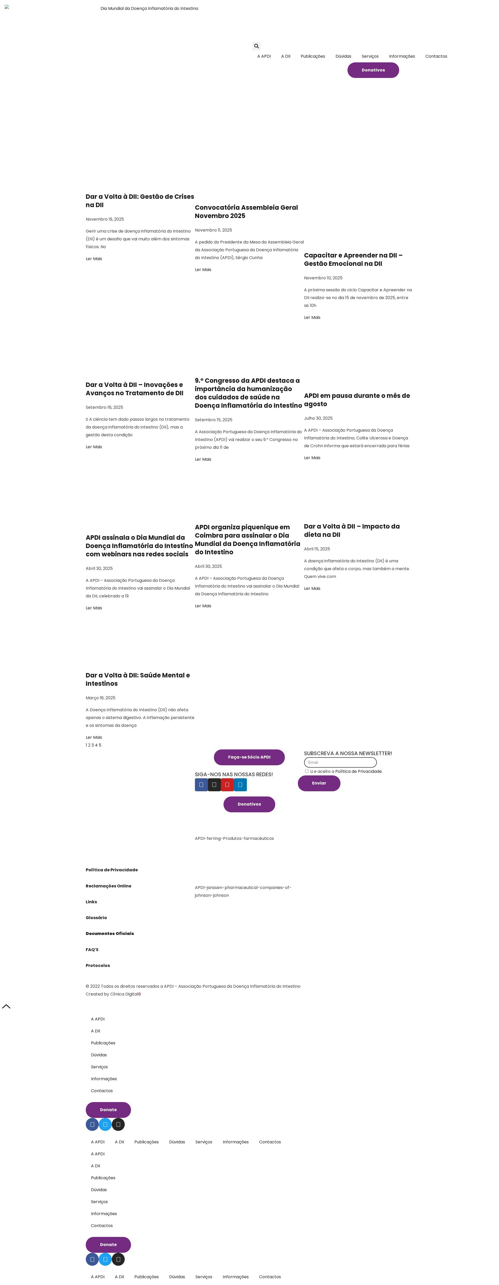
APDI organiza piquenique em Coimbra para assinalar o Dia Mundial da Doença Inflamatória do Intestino (247, 539)
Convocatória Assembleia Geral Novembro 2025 (246, 211)
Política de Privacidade (112, 870)
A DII (285, 56)
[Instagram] (214, 784)
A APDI (264, 56)
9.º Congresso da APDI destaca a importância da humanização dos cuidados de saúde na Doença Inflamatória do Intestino (249, 393)
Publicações (313, 56)
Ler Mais (94, 259)
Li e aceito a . (346, 771)
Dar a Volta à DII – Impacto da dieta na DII (352, 530)
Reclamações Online (108, 886)
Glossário (96, 918)
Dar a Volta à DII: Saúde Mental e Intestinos (138, 679)
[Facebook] (201, 784)
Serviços (370, 56)
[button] (256, 46)
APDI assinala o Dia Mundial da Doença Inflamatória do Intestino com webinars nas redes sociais (139, 545)
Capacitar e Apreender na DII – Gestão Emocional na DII (353, 259)
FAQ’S (92, 950)
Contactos (436, 56)
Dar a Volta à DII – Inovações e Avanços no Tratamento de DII (135, 388)
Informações (402, 56)
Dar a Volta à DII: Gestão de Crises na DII (140, 200)
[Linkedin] (240, 784)
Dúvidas (343, 56)
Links (92, 902)
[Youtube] (227, 784)
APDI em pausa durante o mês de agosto (357, 399)
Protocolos (98, 965)
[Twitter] (105, 1124)
